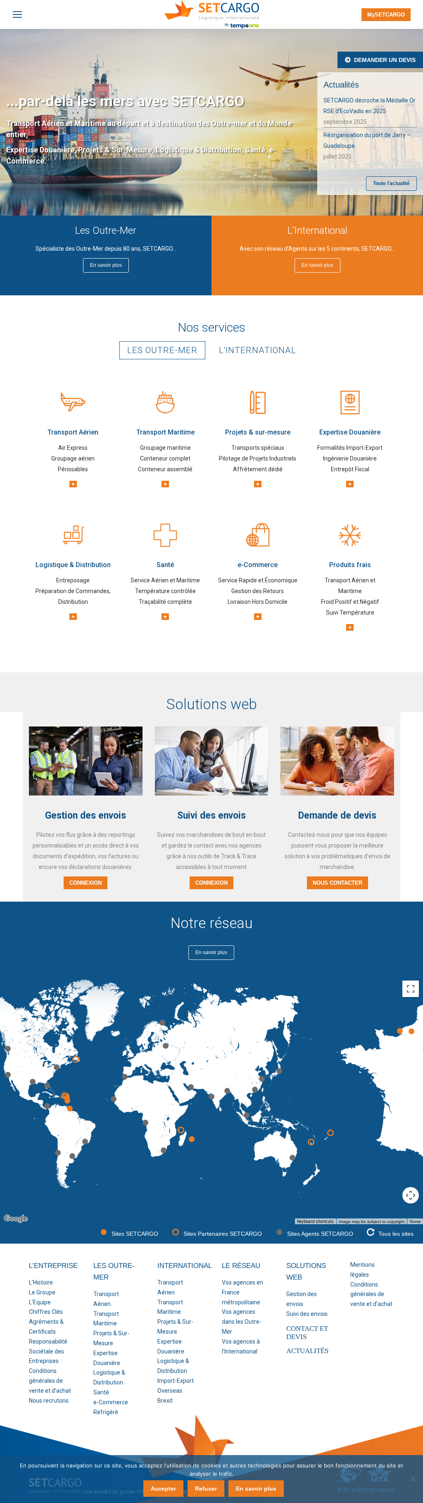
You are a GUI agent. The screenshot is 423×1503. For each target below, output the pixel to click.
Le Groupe (42, 1292)
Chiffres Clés (46, 1311)
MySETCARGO (386, 15)
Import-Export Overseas (175, 1385)
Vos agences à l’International (241, 1346)
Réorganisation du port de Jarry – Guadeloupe (367, 140)
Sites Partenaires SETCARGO (222, 1233)
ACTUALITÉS (307, 1351)
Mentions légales (362, 1269)
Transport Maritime (106, 1319)
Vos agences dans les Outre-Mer (241, 1321)
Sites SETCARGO (135, 1233)
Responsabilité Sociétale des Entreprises (48, 1351)
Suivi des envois (307, 1314)
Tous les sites (395, 1233)
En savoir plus (256, 1488)
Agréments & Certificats (46, 1326)
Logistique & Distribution (109, 1377)
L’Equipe (40, 1302)
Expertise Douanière (106, 1358)
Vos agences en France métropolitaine (242, 1292)
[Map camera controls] (410, 1195)
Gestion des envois (301, 1299)
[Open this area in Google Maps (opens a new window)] (15, 1218)
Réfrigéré (105, 1412)
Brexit (165, 1400)
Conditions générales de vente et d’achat (50, 1381)
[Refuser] (413, 1479)
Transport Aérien (106, 1299)
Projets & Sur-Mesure (111, 1338)
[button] (70, 1109)
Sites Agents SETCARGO (320, 1233)
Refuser (206, 1488)
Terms (415, 1221)
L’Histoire (41, 1282)
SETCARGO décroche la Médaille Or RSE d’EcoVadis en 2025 (369, 105)
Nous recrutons (49, 1400)
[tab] (162, 350)
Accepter (163, 1488)
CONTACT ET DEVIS (307, 1333)
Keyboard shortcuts (315, 1221)
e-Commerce (110, 1402)
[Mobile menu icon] (17, 14)
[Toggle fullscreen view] (410, 989)
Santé (101, 1392)
